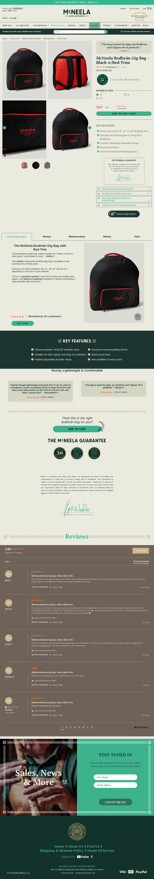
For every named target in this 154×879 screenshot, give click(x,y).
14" (100, 94)
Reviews (47, 236)
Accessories (121, 25)
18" (100, 98)
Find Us (93, 846)
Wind (82, 25)
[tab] (141, 562)
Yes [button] (50, 587)
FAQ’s (137, 236)
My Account (134, 8)
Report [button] (55, 587)
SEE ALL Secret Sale (104, 70)
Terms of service (100, 850)
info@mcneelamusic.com (85, 873)
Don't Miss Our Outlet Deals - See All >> (77, 2)
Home (59, 846)
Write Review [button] (140, 551)
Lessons (136, 25)
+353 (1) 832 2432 (67, 873)
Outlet (94, 25)
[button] (62, 727)
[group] (17, 549)
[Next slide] (89, 127)
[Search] (106, 32)
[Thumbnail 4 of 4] (47, 165)
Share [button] (60, 587)
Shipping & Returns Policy (61, 850)
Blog (145, 25)
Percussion (57, 25)
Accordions (22, 25)
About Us (75, 846)
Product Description (16, 237)
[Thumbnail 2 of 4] (24, 165)
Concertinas (40, 25)
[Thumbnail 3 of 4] (35, 165)
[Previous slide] (4, 127)
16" (128, 94)
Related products (77, 236)
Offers (107, 25)
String (72, 25)
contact (123, 8)
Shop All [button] (7, 25)
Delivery (107, 236)
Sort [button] (7, 562)
